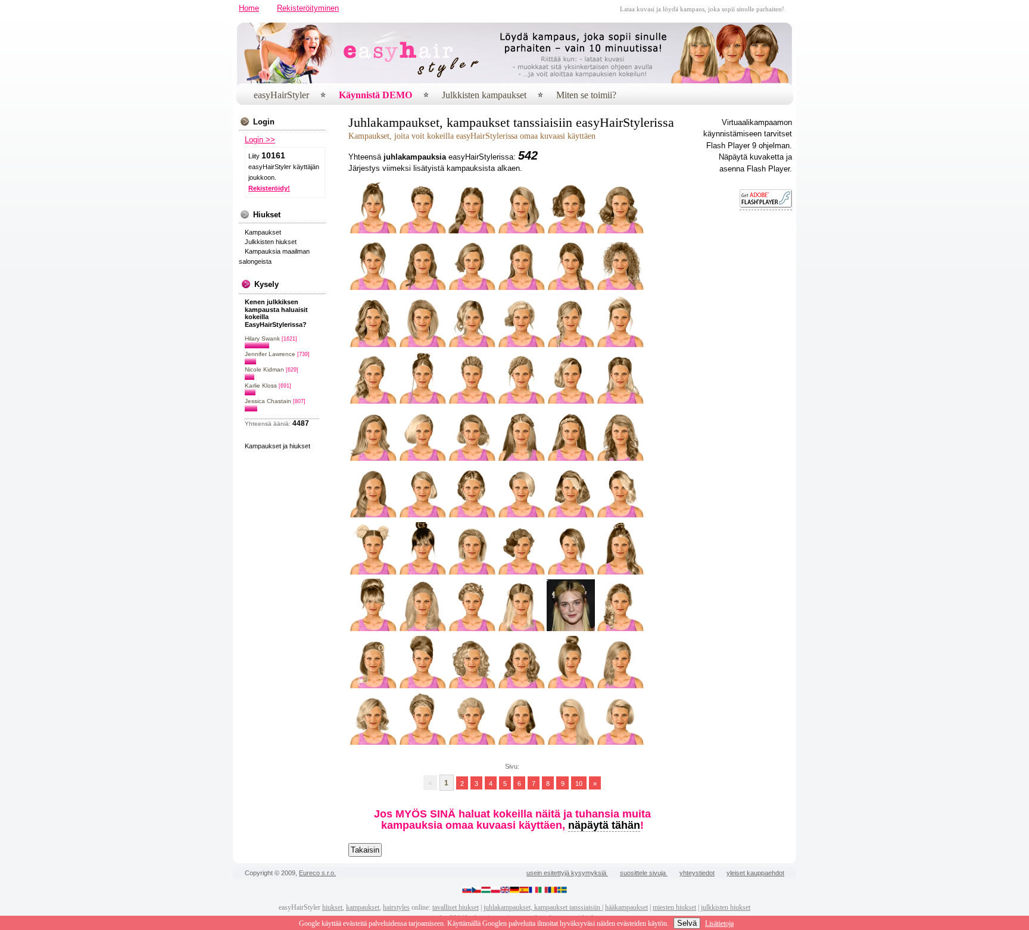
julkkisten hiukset (725, 907)
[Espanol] (524, 891)
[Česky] (476, 891)
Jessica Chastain (268, 401)
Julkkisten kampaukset (484, 95)
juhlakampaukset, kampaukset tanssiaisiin (543, 907)
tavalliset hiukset (455, 907)
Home (249, 8)
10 (578, 783)
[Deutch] (514, 891)
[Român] (552, 891)
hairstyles (396, 907)
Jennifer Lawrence (270, 354)
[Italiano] (543, 891)
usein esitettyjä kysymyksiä (567, 872)
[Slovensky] (467, 891)
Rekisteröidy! (269, 188)
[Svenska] (562, 891)
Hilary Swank (262, 338)
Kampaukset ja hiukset (277, 446)
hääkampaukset (626, 907)
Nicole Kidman (264, 369)
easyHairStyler (281, 95)
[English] (505, 891)
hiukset (332, 907)
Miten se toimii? (586, 95)
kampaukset (362, 907)
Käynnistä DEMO (375, 95)
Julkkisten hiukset (271, 241)
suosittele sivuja (644, 872)
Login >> (260, 139)
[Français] (533, 891)
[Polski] (495, 891)
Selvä (687, 923)
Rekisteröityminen (308, 8)
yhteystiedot (697, 872)
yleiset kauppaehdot (755, 872)
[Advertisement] (756, 401)
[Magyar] (486, 891)
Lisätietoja (719, 923)
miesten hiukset (674, 907)
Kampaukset (263, 232)
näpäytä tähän (604, 825)
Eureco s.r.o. (317, 872)
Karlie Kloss (261, 385)
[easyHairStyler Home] (581, 84)
